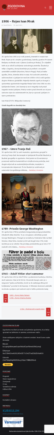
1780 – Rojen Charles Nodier (20, 298)
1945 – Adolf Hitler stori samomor (22, 273)
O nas (5, 384)
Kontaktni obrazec (9, 400)
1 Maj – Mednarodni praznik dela (32, 309)
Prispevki (6, 376)
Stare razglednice (9, 379)
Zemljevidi (6, 381)
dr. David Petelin (7, 25)
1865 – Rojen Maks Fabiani (19, 295)
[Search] (45, 7)
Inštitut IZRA (7, 389)
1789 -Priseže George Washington (22, 228)
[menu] (50, 7)
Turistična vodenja (9, 387)
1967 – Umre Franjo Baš (16, 149)
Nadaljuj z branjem (36, 170)
